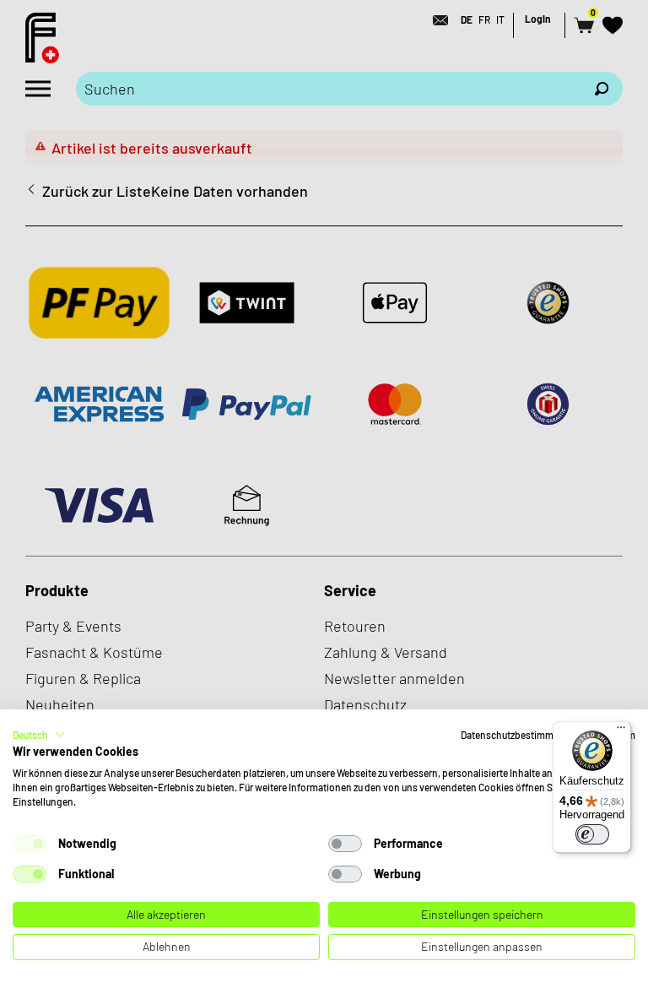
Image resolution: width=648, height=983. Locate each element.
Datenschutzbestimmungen (521, 735)
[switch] (592, 834)
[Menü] (621, 731)
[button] (39, 734)
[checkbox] (29, 843)
